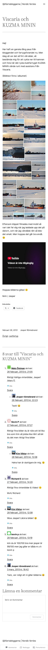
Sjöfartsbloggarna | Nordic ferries (19, 4)
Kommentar (37, 617)
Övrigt (5, 336)
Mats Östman (18, 368)
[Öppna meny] (44, 4)
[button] (16, 90)
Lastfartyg (13, 336)
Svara (10, 390)
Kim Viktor (21, 453)
